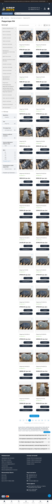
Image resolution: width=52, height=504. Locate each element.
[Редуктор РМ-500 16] (26, 389)
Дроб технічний (7, 56)
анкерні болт (32, 431)
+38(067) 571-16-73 (35, 9)
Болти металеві (6, 31)
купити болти (21, 427)
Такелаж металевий (8, 104)
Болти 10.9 (4, 477)
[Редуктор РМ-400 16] (26, 229)
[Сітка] (44, 25)
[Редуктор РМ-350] (26, 100)
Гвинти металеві (7, 34)
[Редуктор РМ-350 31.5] (42, 293)
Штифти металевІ (7, 64)
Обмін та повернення (7, 462)
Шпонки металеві (7, 70)
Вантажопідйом (6, 107)
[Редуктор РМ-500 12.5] (42, 357)
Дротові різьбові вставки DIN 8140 (9, 60)
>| (48, 420)
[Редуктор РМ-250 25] (42, 36)
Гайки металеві (6, 41)
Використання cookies (7, 467)
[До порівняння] (32, 32)
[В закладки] (32, 29)
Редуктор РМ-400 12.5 (41, 237)
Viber (29, 478)
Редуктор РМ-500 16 (24, 398)
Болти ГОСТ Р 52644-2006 (8, 480)
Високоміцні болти (7, 472)
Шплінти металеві (7, 95)
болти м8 (45, 427)
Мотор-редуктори (7, 84)
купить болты (24, 428)
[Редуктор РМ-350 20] (42, 261)
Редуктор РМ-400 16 (24, 237)
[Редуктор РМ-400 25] (42, 196)
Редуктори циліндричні (16, 18)
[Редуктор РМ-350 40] (26, 325)
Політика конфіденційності (8, 463)
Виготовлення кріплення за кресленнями (6, 78)
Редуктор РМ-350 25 (24, 302)
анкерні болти (38, 427)
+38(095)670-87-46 (35, 7)
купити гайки (25, 431)
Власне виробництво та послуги (9, 469)
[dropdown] (3, 4)
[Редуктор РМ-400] (42, 389)
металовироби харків (36, 429)
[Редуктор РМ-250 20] (26, 36)
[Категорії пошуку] (15, 13)
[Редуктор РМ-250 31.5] (26, 164)
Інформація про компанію (8, 458)
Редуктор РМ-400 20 (24, 205)
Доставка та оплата (6, 460)
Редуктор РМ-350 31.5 (41, 302)
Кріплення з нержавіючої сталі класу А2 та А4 (9, 52)
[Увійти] (45, 9)
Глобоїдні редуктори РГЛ (8, 89)
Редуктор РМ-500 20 (41, 334)
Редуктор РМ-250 (23, 77)
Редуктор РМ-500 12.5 (41, 366)
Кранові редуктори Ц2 (8, 88)
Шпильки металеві (7, 44)
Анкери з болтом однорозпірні (34, 458)
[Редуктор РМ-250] (26, 68)
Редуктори (6, 18)
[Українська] (49, 4)
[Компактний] (49, 25)
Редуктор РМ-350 (23, 109)
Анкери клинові (30, 463)
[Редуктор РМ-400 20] (26, 196)
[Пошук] (49, 13)
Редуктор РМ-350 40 (24, 334)
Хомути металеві (7, 101)
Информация (6, 455)
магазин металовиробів (34, 428)
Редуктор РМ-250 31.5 (24, 173)
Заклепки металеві (7, 67)
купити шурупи (26, 429)
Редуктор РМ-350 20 (41, 270)
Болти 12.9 (4, 478)
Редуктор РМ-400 (40, 398)
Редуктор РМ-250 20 (24, 44)
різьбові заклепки (30, 427)
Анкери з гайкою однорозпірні (34, 460)
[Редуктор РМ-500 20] (42, 325)
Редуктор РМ (22, 141)
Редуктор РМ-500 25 (24, 366)
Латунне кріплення (7, 47)
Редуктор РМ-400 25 (41, 205)
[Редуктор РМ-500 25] (26, 357)
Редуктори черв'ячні (7, 91)
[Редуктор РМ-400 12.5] (42, 229)
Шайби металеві (7, 38)
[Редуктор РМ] (26, 132)
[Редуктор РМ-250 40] (42, 164)
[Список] (47, 25)
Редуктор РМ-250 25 (41, 44)
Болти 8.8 (4, 475)
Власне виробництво (8, 28)
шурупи (41, 431)
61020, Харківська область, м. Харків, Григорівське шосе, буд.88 (37, 487)
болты (37, 431)
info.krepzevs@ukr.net (33, 480)
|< (20, 420)
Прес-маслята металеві (8, 98)
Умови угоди (5, 465)
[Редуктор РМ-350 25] (26, 293)
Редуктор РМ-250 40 (41, 173)
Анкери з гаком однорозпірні (34, 462)
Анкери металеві (7, 73)
